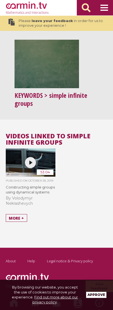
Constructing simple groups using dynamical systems (30, 189)
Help (31, 260)
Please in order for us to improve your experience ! (61, 23)
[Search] (86, 7)
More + (16, 218)
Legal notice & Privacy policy (70, 260)
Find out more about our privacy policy (55, 299)
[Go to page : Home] (26, 5)
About (11, 260)
